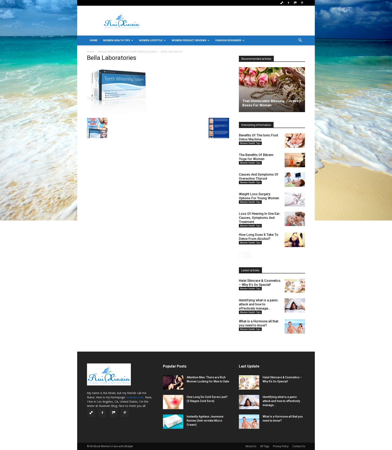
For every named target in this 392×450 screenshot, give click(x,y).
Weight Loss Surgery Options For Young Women (259, 196)
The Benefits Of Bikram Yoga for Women (256, 157)
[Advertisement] (230, 20)
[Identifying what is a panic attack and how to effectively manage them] (295, 305)
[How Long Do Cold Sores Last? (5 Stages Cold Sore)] (173, 402)
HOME (93, 40)
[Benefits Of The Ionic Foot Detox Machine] (295, 140)
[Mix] (295, 3)
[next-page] (248, 254)
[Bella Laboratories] (117, 113)
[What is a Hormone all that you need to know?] (295, 326)
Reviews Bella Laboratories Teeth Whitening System (127, 51)
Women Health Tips (116, 40)
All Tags (264, 446)
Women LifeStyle (151, 40)
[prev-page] (241, 254)
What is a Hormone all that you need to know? (258, 323)
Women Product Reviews (189, 40)
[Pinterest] (302, 3)
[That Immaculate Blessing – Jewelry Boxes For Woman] (272, 89)
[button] (300, 41)
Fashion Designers (228, 40)
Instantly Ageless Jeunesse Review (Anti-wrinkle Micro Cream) (205, 420)
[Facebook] (288, 3)
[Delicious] (282, 3)
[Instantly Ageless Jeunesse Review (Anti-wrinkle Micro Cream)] (173, 421)
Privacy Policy (280, 446)
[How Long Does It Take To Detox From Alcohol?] (295, 240)
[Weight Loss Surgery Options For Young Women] (295, 199)
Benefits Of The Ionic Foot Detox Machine (258, 137)
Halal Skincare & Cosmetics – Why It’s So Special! (260, 283)
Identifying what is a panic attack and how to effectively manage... (258, 304)
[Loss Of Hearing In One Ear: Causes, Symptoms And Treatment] (295, 219)
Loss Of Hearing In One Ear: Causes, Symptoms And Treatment (259, 218)
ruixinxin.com (135, 397)
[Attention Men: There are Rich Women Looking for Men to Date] (173, 382)
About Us (250, 446)
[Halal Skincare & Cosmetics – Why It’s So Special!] (295, 286)
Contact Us (298, 446)
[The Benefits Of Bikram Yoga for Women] (295, 160)
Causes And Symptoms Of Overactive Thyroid (258, 176)
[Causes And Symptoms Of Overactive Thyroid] (295, 180)
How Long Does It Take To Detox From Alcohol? (258, 237)
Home (90, 51)
